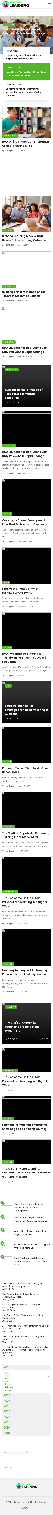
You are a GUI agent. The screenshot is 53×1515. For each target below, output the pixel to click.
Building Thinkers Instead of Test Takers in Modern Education (24, 294)
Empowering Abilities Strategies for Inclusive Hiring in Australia (26, 710)
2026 (7, 1367)
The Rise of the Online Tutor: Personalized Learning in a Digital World (24, 902)
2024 (7, 1401)
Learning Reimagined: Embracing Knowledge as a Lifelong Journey (24, 973)
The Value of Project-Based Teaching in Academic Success (24, 31)
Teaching (9, 24)
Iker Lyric (9, 150)
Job (8, 686)
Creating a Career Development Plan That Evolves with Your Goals (25, 522)
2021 (7, 1417)
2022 (7, 1411)
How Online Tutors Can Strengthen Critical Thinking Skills (26, 74)
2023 (7, 1406)
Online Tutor (14, 68)
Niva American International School (17, 1453)
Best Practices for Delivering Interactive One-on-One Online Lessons (24, 92)
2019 (7, 1428)
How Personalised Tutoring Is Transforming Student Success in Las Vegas (25, 658)
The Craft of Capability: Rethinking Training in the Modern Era (25, 835)
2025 (7, 1395)
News (6, 582)
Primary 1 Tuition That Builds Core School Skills (25, 770)
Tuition (7, 647)
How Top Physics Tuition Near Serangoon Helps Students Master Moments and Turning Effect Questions (25, 1350)
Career (7, 514)
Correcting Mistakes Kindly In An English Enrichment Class (24, 57)
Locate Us (26, 1508)
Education (13, 51)
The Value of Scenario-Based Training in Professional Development (29, 1207)
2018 (7, 1433)
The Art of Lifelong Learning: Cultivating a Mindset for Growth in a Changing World (26, 1173)
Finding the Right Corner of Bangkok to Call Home (20, 591)
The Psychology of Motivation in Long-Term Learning (23, 1338)
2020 (7, 1422)
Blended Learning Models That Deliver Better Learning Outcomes (24, 238)
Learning (8, 230)
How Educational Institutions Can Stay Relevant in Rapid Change (24, 350)
